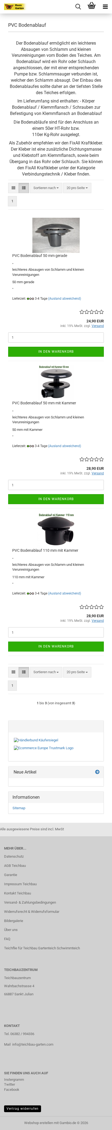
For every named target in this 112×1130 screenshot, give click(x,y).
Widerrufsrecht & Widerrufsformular (31, 912)
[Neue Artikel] (97, 772)
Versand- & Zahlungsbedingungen (30, 902)
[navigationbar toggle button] (105, 7)
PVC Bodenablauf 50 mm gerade (39, 255)
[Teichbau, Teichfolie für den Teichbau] (13, 7)
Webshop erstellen (38, 1123)
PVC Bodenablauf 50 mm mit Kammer (44, 403)
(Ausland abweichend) (64, 298)
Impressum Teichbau (20, 884)
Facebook (11, 1090)
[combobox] (46, 188)
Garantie (10, 875)
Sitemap (19, 808)
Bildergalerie (13, 921)
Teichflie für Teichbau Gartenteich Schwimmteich (42, 948)
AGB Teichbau (15, 866)
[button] (13, 188)
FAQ (7, 939)
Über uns (11, 930)
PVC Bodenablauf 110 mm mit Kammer (45, 550)
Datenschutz (14, 856)
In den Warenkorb (56, 351)
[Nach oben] (97, 1122)
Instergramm (14, 1080)
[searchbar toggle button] (78, 7)
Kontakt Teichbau (17, 893)
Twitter (9, 1084)
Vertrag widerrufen (23, 1109)
